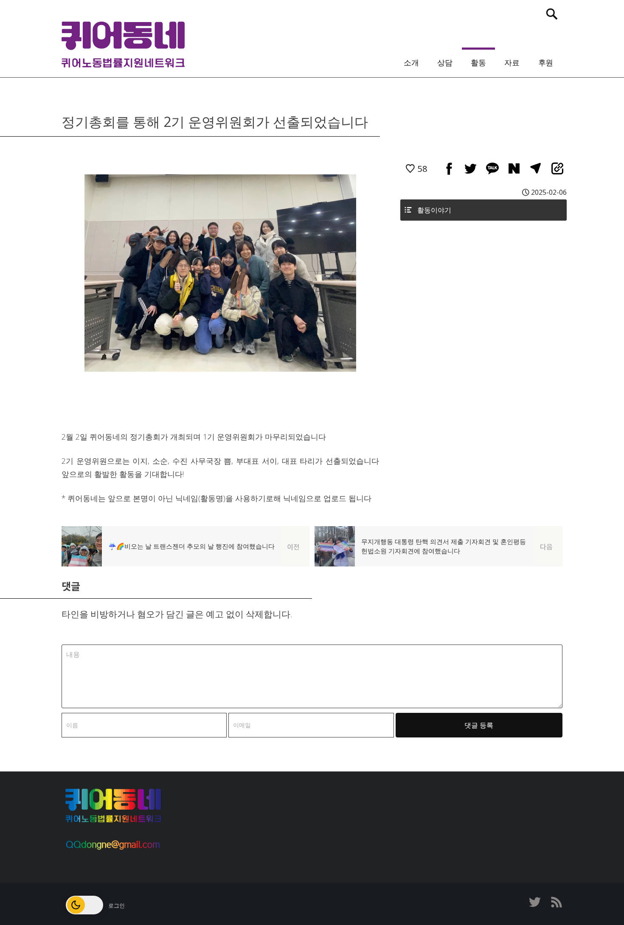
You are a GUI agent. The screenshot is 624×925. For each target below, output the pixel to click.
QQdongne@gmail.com (113, 844)
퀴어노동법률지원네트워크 (123, 44)
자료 (512, 62)
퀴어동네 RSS (556, 902)
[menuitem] (411, 60)
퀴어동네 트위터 (534, 902)
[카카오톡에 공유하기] (492, 168)
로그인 (116, 905)
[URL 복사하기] (557, 168)
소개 (411, 62)
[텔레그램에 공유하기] (535, 168)
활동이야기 (434, 210)
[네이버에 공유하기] (513, 168)
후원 (546, 62)
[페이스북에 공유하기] (448, 168)
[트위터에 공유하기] (470, 168)
